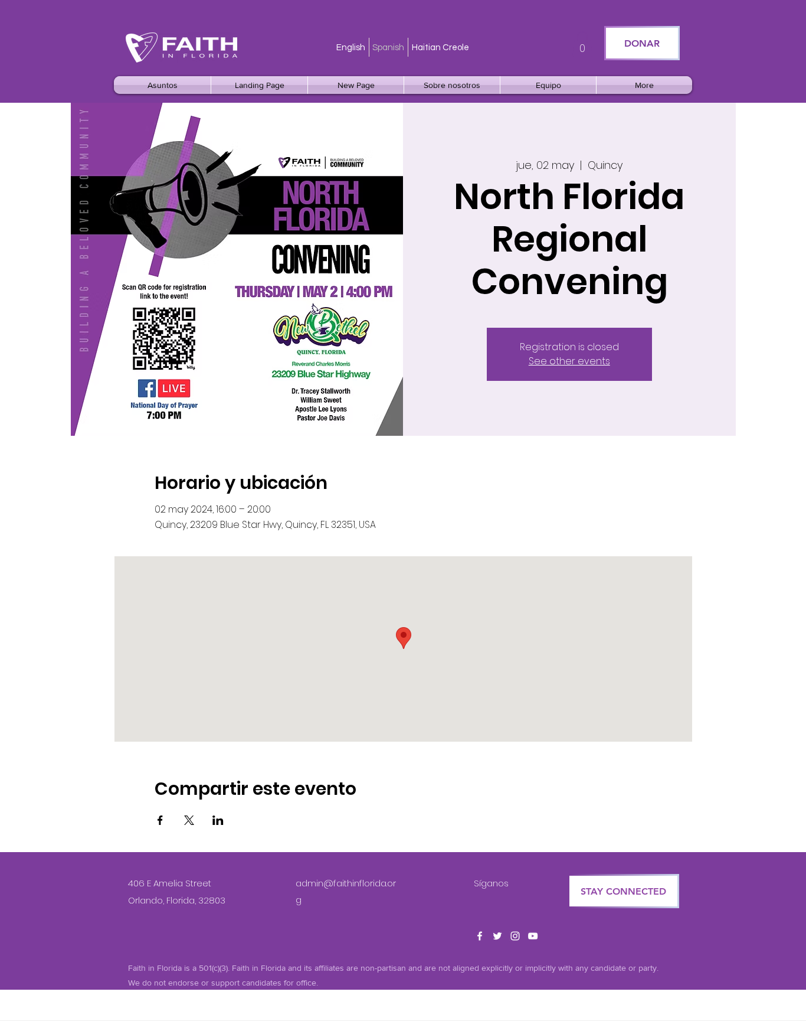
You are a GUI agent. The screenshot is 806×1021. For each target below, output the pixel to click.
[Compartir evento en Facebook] (160, 820)
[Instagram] (515, 936)
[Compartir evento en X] (189, 820)
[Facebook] (480, 936)
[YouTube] (533, 936)
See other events (569, 361)
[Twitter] (497, 936)
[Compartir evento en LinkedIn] (218, 820)
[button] (582, 44)
